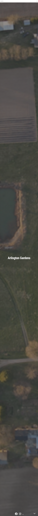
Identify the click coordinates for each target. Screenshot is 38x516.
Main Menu (2, 1)
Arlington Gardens (19, 258)
